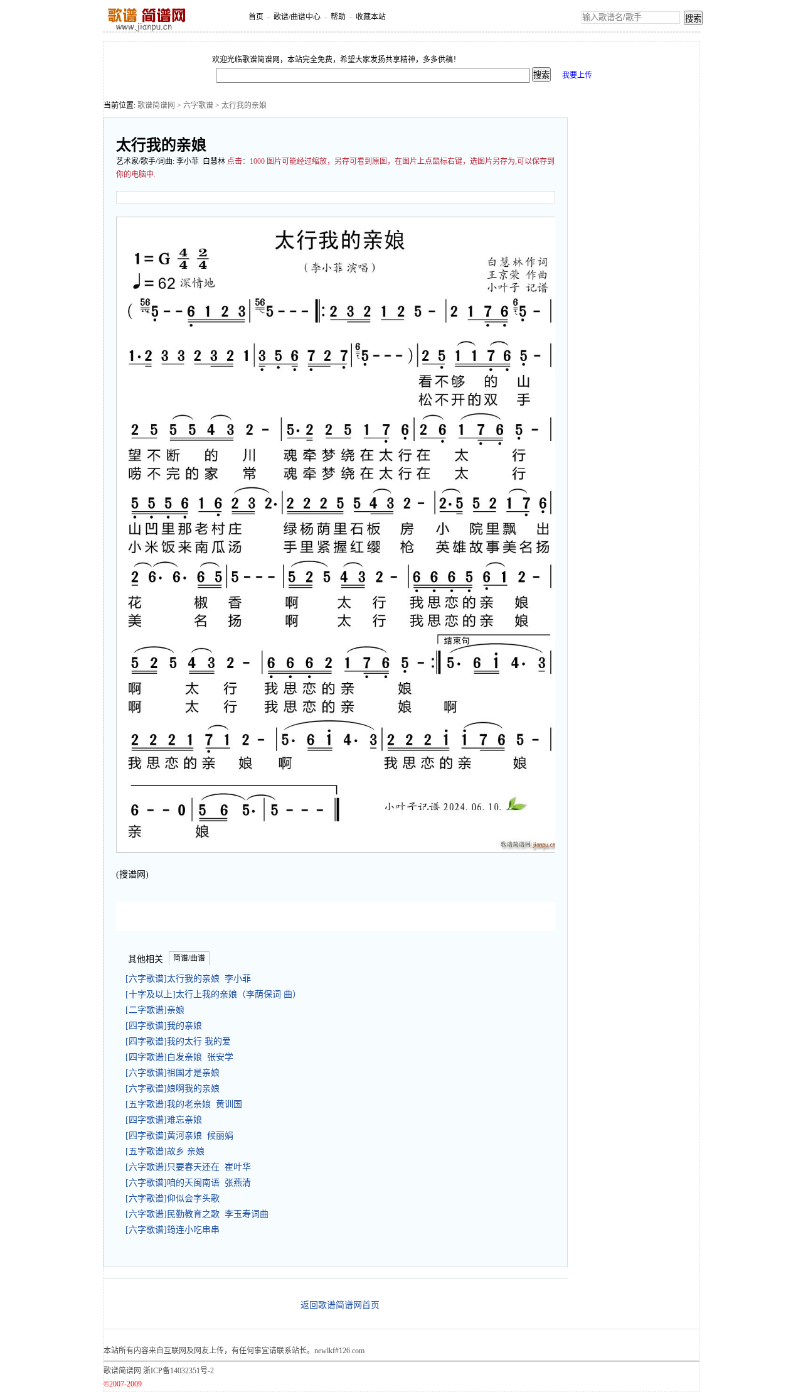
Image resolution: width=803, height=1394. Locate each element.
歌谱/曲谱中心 (297, 17)
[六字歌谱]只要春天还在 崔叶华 (188, 1167)
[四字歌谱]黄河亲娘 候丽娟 (179, 1135)
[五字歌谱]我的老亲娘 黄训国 (183, 1104)
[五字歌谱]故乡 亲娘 (167, 1151)
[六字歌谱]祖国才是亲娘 (175, 1073)
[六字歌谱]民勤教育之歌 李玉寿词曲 (197, 1214)
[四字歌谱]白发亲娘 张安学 (179, 1057)
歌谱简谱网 (156, 105)
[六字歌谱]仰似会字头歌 (175, 1198)
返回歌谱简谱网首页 (340, 1305)
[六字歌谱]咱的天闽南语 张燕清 (188, 1182)
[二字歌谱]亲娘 (157, 1010)
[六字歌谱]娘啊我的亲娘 (175, 1088)
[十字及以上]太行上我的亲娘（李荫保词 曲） (215, 994)
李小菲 (187, 161)
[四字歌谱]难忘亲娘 (166, 1120)
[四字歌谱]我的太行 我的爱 (180, 1041)
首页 (255, 17)
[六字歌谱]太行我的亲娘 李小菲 (188, 978)
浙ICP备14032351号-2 (178, 1370)
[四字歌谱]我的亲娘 (166, 1025)
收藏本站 (371, 17)
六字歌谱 (198, 105)
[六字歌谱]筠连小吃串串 (175, 1230)
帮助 (338, 17)
